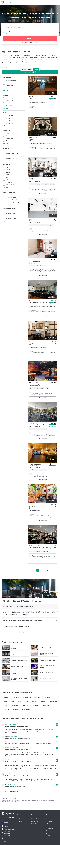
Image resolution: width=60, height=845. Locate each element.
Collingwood (37, 697)
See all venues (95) (30, 72)
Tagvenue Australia (7, 821)
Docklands (16, 709)
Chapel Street (45, 705)
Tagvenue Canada (7, 825)
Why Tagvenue (20, 818)
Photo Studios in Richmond (47, 679)
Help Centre (49, 821)
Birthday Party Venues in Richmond (46, 654)
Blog (47, 833)
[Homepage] (7, 2)
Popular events (49, 837)
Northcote (35, 705)
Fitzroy (13, 701)
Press (47, 830)
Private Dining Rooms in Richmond (17, 672)
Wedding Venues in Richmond (19, 660)
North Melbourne (27, 709)
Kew (27, 701)
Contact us (48, 823)
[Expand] (57, 2)
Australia (3, 45)
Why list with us (35, 818)
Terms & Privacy (50, 828)
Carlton (43, 701)
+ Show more (6, 90)
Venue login (34, 823)
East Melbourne (26, 697)
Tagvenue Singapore (7, 832)
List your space (35, 821)
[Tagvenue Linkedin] (13, 817)
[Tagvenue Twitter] (3, 817)
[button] (53, 2)
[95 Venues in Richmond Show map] (30, 68)
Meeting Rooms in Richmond (18, 666)
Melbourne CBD (52, 701)
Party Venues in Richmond (18, 654)
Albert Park (26, 705)
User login (19, 821)
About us (48, 818)
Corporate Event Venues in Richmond (18, 647)
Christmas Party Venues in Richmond (47, 666)
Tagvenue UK (8, 835)
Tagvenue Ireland (9, 829)
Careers (48, 826)
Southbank (35, 701)
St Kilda (5, 705)
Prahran (5, 701)
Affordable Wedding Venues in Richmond (19, 678)
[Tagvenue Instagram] (10, 817)
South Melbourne (15, 705)
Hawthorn (47, 697)
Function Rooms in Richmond (47, 647)
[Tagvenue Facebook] (6, 817)
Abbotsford (6, 697)
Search (30, 38)
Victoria (8, 45)
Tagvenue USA (8, 838)
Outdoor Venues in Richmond (47, 660)
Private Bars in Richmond (46, 672)
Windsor (20, 701)
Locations (48, 835)
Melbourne (13, 45)
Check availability (43, 112)
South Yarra (16, 697)
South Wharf (6, 709)
